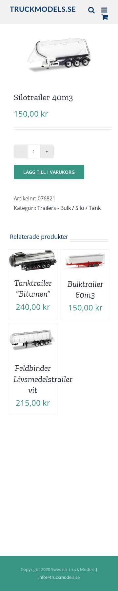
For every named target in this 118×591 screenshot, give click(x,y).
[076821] (59, 55)
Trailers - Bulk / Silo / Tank (69, 208)
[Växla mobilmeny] (104, 10)
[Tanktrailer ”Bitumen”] (33, 254)
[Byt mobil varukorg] (105, 16)
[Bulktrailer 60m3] (85, 254)
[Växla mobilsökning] (91, 10)
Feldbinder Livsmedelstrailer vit (42, 379)
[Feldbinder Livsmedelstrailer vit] (33, 328)
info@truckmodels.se (59, 577)
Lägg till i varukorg (49, 172)
